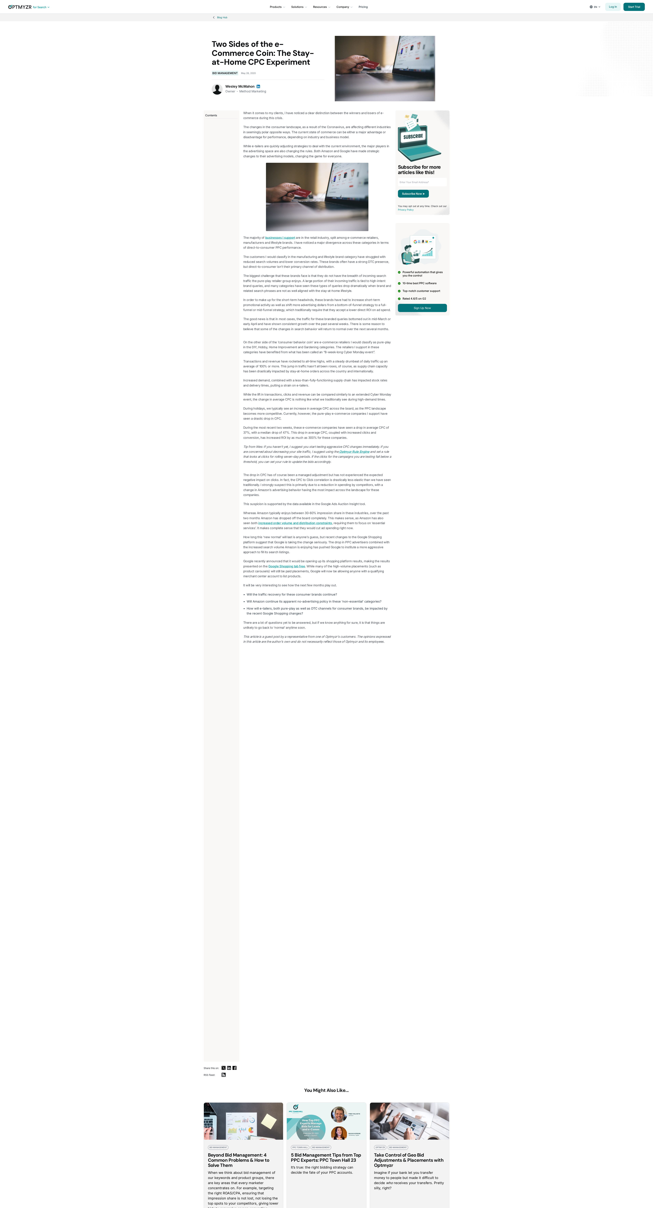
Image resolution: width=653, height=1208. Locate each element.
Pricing (363, 7)
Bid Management (225, 73)
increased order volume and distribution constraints (295, 523)
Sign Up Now (422, 308)
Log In (613, 6)
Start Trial (634, 7)
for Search (39, 7)
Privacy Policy (406, 209)
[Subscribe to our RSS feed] (224, 1075)
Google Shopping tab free (286, 566)
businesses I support (280, 237)
